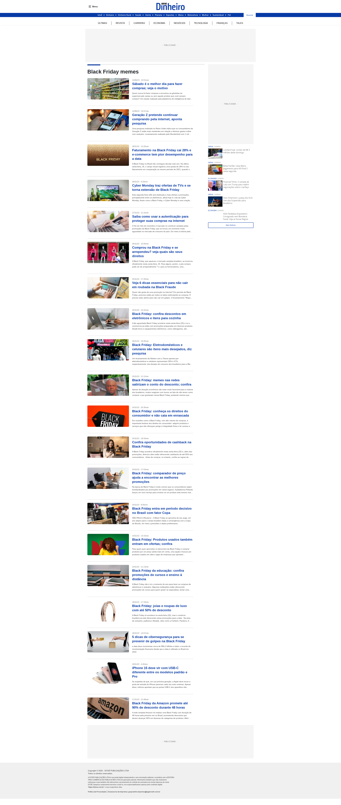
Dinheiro (110, 15)
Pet (229, 15)
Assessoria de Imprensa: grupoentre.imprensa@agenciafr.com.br (134, 792)
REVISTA (120, 23)
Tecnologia (201, 23)
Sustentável (218, 15)
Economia (159, 23)
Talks (239, 23)
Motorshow (193, 15)
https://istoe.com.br (96, 787)
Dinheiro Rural (124, 15)
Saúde (138, 15)
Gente (148, 15)
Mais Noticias (231, 225)
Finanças (222, 23)
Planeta (158, 15)
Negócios (179, 23)
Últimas (102, 23)
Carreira (139, 23)
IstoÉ (100, 15)
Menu (181, 15)
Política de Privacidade (97, 792)
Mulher (205, 15)
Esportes (170, 15)
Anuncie (249, 15)
